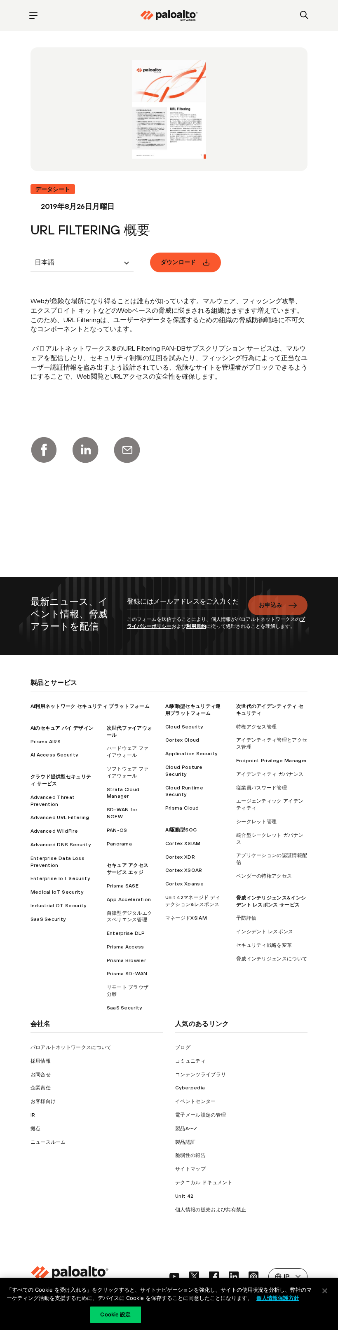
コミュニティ (190, 1061)
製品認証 (185, 1142)
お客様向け (43, 1101)
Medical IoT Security (57, 892)
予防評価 (246, 918)
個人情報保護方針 (277, 1298)
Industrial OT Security (59, 906)
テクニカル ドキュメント (203, 1182)
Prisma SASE (123, 886)
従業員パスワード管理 (261, 788)
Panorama (119, 844)
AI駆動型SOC (181, 830)
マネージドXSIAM (186, 918)
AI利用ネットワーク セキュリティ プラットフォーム (90, 706)
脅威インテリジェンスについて (271, 959)
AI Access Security (54, 755)
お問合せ (41, 1074)
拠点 (36, 1128)
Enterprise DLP (126, 933)
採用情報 (41, 1061)
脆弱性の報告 (190, 1155)
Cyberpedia (190, 1088)
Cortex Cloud (182, 740)
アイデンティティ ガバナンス (269, 774)
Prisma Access (125, 947)
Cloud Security (184, 727)
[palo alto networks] (169, 15)
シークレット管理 (256, 821)
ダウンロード (178, 262)
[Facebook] (44, 450)
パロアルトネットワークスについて (71, 1047)
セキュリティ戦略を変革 (264, 945)
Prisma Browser (126, 960)
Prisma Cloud (182, 808)
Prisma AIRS (46, 742)
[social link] (174, 1276)
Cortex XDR (180, 857)
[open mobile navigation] (33, 15)
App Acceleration (129, 899)
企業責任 (41, 1088)
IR (33, 1115)
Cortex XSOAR (183, 870)
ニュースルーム (48, 1142)
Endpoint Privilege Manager (271, 760)
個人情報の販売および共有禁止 (210, 1210)
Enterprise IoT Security (60, 878)
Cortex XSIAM (183, 843)
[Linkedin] (85, 450)
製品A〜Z (186, 1128)
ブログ (182, 1047)
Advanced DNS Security (61, 845)
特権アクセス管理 (256, 727)
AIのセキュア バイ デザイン (62, 728)
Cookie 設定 (115, 1314)
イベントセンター (195, 1101)
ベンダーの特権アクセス (264, 876)
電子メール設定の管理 (200, 1115)
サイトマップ (190, 1169)
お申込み (270, 605)
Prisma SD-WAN (127, 973)
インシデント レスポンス (264, 931)
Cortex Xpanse (184, 884)
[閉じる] (325, 1291)
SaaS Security (48, 919)
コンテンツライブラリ (200, 1074)
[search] (304, 15)
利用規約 (196, 626)
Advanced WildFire (54, 831)
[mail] (127, 450)
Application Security (191, 753)
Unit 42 (184, 1196)
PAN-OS (117, 830)
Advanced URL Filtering (60, 817)
